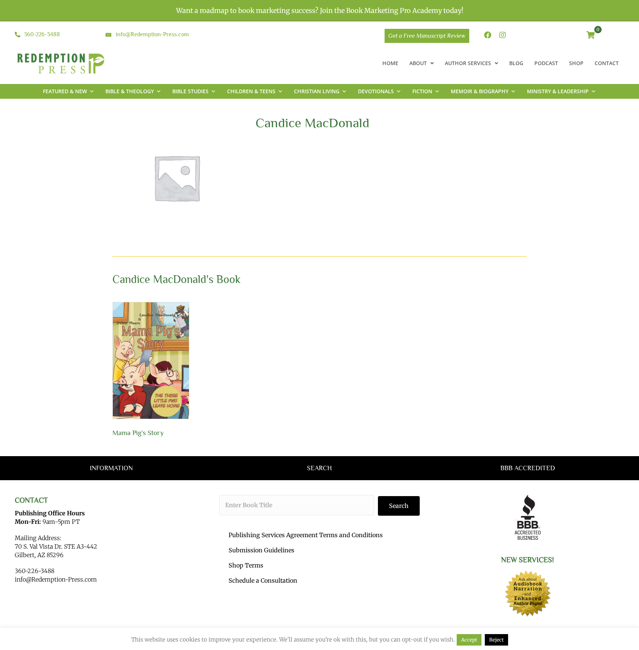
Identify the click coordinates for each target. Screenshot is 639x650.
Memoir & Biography (479, 91)
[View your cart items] (590, 35)
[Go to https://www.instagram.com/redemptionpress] (502, 35)
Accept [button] (469, 640)
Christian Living (316, 91)
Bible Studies (190, 91)
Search (399, 505)
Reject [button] (496, 640)
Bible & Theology (129, 91)
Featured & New (65, 91)
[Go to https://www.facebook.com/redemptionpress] (487, 35)
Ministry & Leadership (558, 91)
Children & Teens (251, 91)
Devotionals (376, 91)
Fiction (422, 91)
